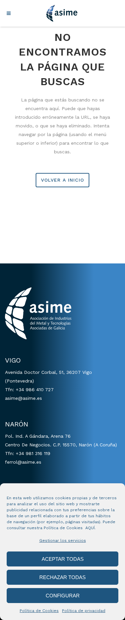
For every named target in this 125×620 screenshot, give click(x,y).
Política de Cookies (39, 610)
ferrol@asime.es (23, 462)
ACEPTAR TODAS (63, 559)
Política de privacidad (83, 610)
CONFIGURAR (63, 595)
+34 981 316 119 (33, 453)
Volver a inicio (62, 180)
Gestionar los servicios (62, 540)
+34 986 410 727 (35, 389)
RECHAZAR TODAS (62, 577)
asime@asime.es (23, 398)
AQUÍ (90, 528)
